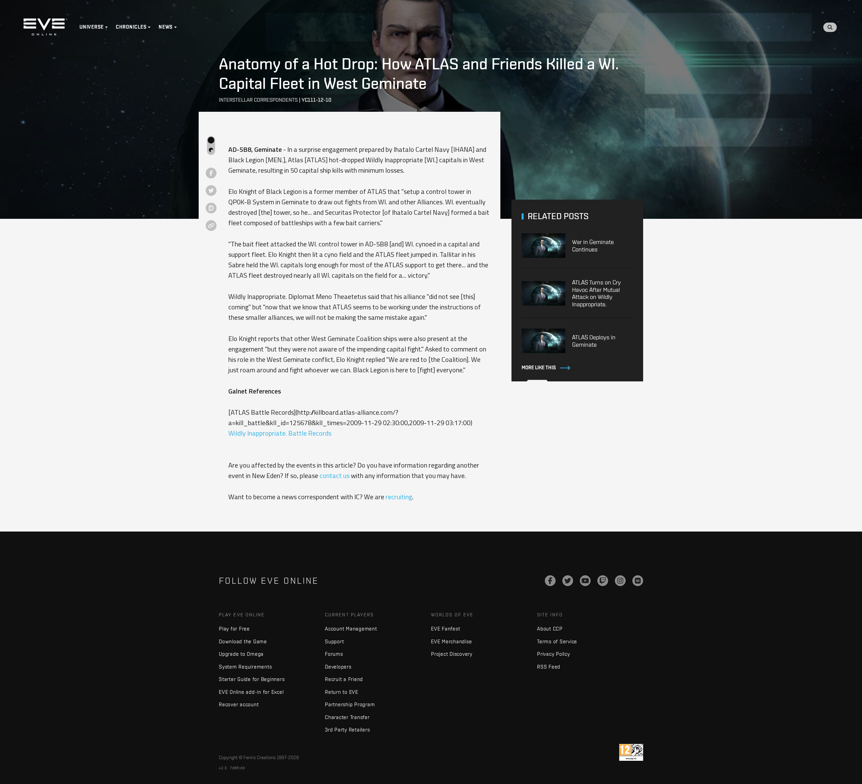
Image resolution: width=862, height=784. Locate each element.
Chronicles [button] (131, 27)
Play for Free (234, 629)
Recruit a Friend (344, 679)
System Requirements (245, 667)
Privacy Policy (553, 654)
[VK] (637, 580)
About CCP (550, 629)
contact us (335, 475)
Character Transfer (347, 717)
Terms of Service (557, 641)
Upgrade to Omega (241, 654)
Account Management (351, 629)
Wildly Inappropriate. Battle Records (279, 433)
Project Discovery (451, 654)
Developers (338, 667)
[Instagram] (620, 580)
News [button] (166, 27)
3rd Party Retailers (347, 729)
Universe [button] (91, 27)
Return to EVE (341, 692)
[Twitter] (567, 580)
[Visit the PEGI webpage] (631, 752)
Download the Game (243, 641)
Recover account (239, 704)
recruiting (399, 496)
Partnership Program (350, 704)
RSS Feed (548, 667)
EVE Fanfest (445, 629)
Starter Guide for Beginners (252, 679)
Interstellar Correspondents (258, 100)
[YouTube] (585, 580)
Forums (334, 654)
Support (334, 641)
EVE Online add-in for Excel (251, 692)
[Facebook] (550, 580)
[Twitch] (602, 580)
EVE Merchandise (451, 641)
